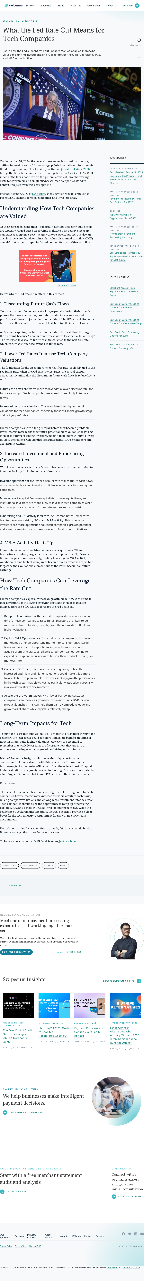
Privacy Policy (6, 1246)
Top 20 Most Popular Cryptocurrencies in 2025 (123, 216)
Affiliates (76, 1236)
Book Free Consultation (16, 952)
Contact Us (112, 5)
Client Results (49, 1236)
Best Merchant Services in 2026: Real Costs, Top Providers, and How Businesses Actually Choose (126, 178)
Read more (15, 885)
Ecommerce (46, 1023)
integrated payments (124, 1023)
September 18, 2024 (27, 21)
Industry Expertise (32, 1236)
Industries (45, 5)
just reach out (68, 841)
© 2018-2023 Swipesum (131, 1246)
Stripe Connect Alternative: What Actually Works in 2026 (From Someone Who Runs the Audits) (124, 1035)
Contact (88, 1236)
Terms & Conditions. (131, 1267)
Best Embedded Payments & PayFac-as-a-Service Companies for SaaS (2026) (126, 256)
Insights (64, 1236)
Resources (75, 5)
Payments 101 (82, 1023)
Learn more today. (66, 285)
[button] (46, 5)
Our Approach (5, 1236)
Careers (100, 1236)
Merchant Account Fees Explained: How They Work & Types (125, 291)
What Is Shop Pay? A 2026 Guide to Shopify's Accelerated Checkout (54, 1029)
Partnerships (93, 5)
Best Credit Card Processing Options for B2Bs (124, 334)
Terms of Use (21, 1246)
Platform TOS (35, 1246)
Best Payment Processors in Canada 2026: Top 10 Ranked (88, 1029)
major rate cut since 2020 (73, 169)
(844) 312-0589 (74, 952)
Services (30, 5)
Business (8, 21)
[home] (13, 5)
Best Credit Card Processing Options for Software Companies (124, 307)
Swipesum (38, 194)
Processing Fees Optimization (13, 1024)
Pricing (60, 5)
